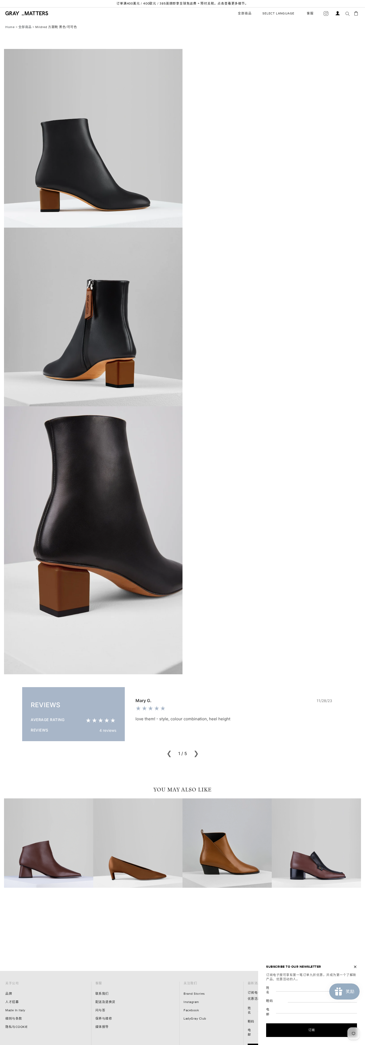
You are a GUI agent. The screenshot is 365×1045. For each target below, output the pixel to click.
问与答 (100, 1010)
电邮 (249, 1032)
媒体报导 (102, 1027)
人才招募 (12, 1002)
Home (10, 27)
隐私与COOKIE (16, 1027)
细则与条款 (13, 1018)
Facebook (191, 1010)
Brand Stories (194, 994)
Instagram (191, 1002)
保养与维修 (103, 1018)
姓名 (249, 1010)
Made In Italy (15, 1010)
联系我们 (102, 994)
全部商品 (25, 27)
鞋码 (251, 1021)
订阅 (311, 1030)
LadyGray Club (195, 1018)
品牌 (8, 994)
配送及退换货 (105, 1002)
